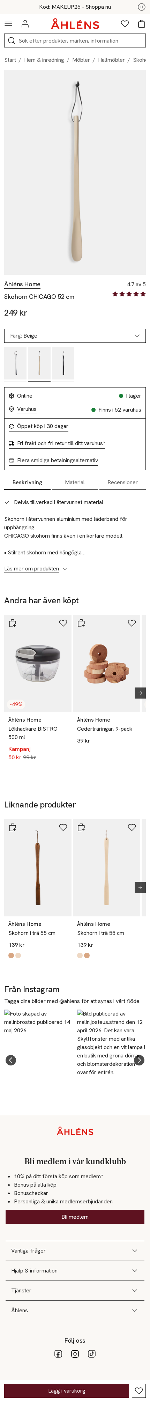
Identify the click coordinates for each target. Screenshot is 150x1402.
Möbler (81, 60)
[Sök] (11, 40)
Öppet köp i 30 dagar (42, 426)
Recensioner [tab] (122, 482)
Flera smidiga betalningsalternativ (57, 460)
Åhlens (19, 1310)
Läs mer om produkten (31, 568)
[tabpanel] (75, 532)
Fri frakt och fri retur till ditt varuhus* (61, 443)
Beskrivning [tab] (27, 482)
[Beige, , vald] (39, 364)
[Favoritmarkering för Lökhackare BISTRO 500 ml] (63, 623)
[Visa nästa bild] (137, 693)
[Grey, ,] (15, 364)
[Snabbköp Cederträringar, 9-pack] (81, 623)
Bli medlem (75, 1216)
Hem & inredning (44, 60)
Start (10, 60)
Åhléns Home (22, 284)
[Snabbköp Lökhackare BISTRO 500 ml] (12, 623)
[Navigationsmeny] (8, 24)
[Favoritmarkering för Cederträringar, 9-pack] (131, 623)
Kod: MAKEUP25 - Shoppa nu (75, 6)
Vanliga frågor (28, 1250)
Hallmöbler (111, 60)
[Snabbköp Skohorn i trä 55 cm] (12, 827)
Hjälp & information (34, 1270)
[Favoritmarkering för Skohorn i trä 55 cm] (63, 827)
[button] (11, 1060)
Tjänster (21, 1290)
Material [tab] (75, 482)
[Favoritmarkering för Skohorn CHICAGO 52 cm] (139, 1391)
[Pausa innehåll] (142, 7)
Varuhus (27, 409)
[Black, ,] (63, 364)
